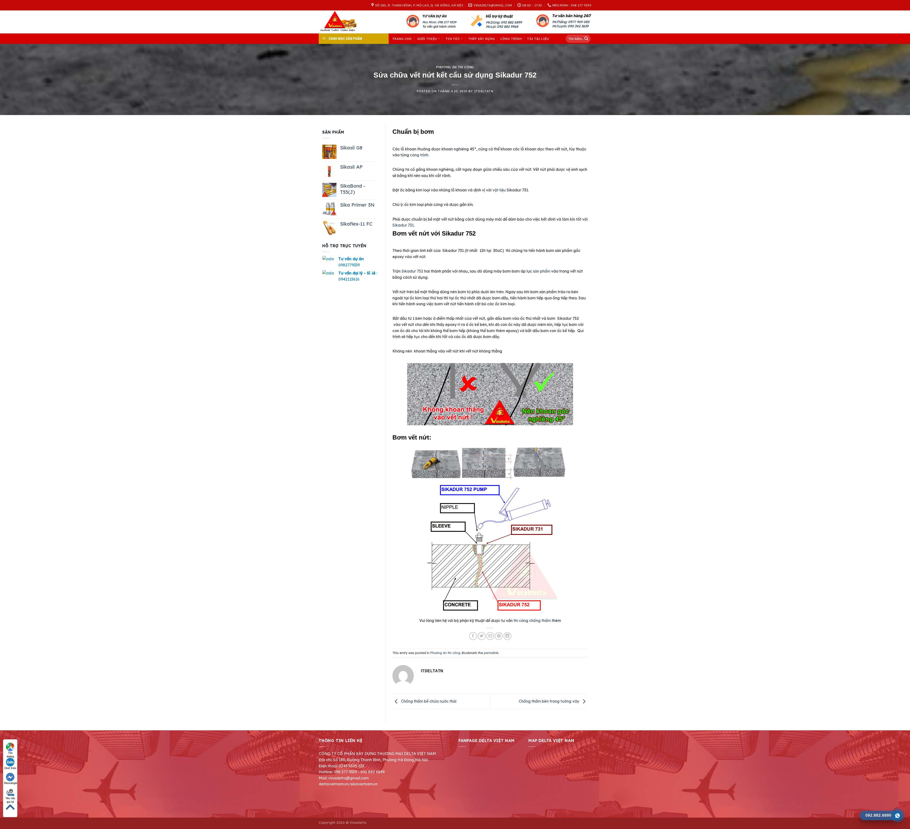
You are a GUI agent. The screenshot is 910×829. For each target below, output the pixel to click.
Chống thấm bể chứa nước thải (428, 701)
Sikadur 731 (403, 225)
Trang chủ (402, 39)
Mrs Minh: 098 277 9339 (439, 22)
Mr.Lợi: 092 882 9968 (502, 26)
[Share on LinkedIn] (507, 636)
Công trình (511, 39)
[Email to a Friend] (490, 636)
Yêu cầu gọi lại (10, 798)
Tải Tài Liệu (538, 39)
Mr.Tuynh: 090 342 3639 (570, 26)
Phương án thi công (455, 67)
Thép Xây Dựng (481, 39)
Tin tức (453, 39)
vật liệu (499, 190)
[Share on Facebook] (473, 636)
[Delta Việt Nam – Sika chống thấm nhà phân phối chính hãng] (345, 21)
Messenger (10, 783)
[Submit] (586, 39)
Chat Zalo (10, 768)
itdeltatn (483, 91)
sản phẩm (541, 271)
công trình (419, 155)
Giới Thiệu (427, 39)
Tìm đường (10, 753)
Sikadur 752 (412, 271)
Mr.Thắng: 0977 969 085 (570, 22)
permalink (491, 653)
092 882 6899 (511, 22)
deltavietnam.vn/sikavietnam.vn (348, 784)
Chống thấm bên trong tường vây (549, 701)
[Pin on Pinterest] (499, 636)
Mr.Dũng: (493, 22)
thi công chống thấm (532, 620)
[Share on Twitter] (482, 636)
